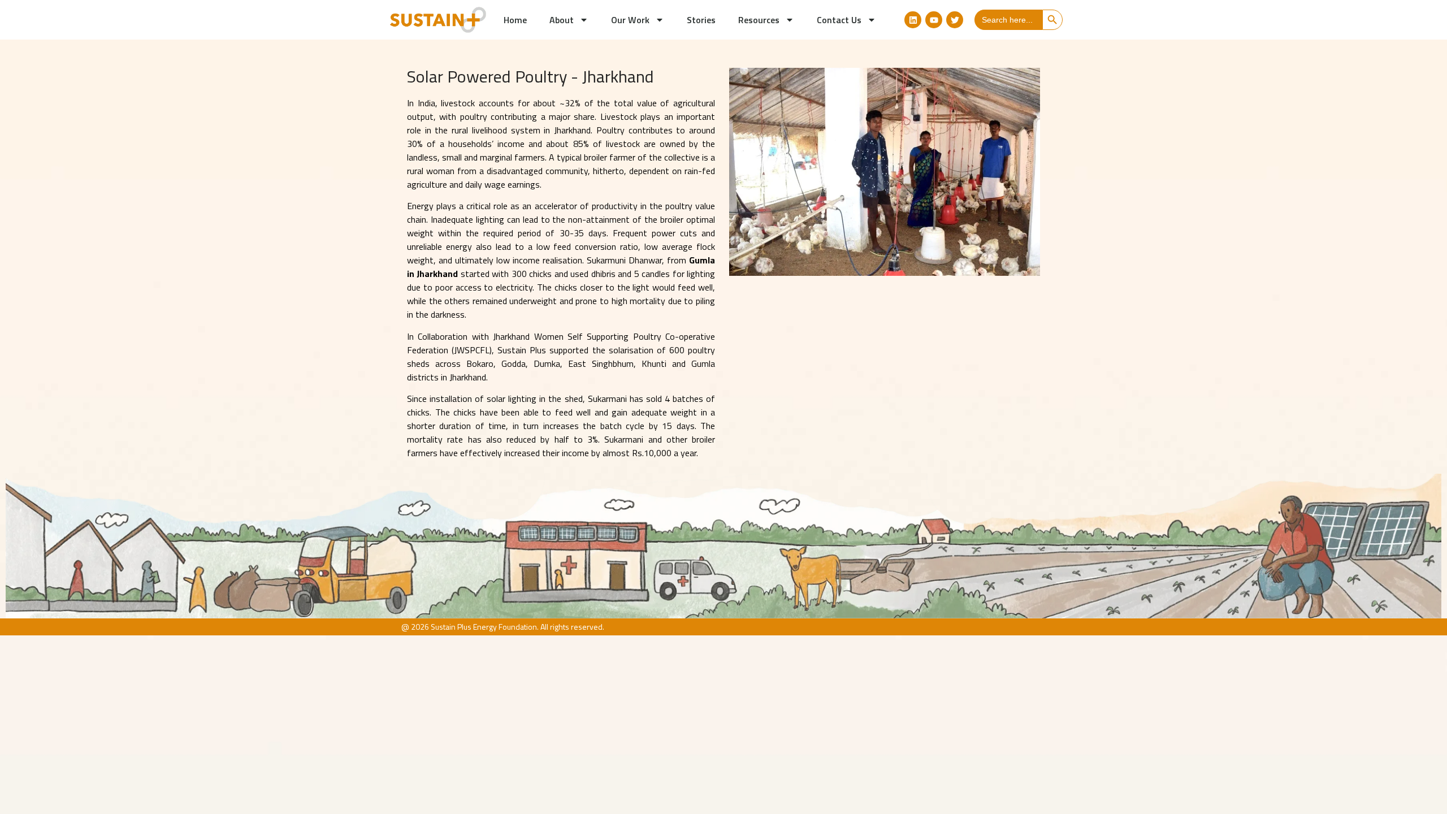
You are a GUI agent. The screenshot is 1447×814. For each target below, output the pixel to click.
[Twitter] (954, 19)
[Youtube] (933, 19)
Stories (701, 20)
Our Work (630, 20)
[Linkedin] (912, 19)
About (561, 20)
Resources (758, 20)
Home (515, 20)
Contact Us (839, 20)
